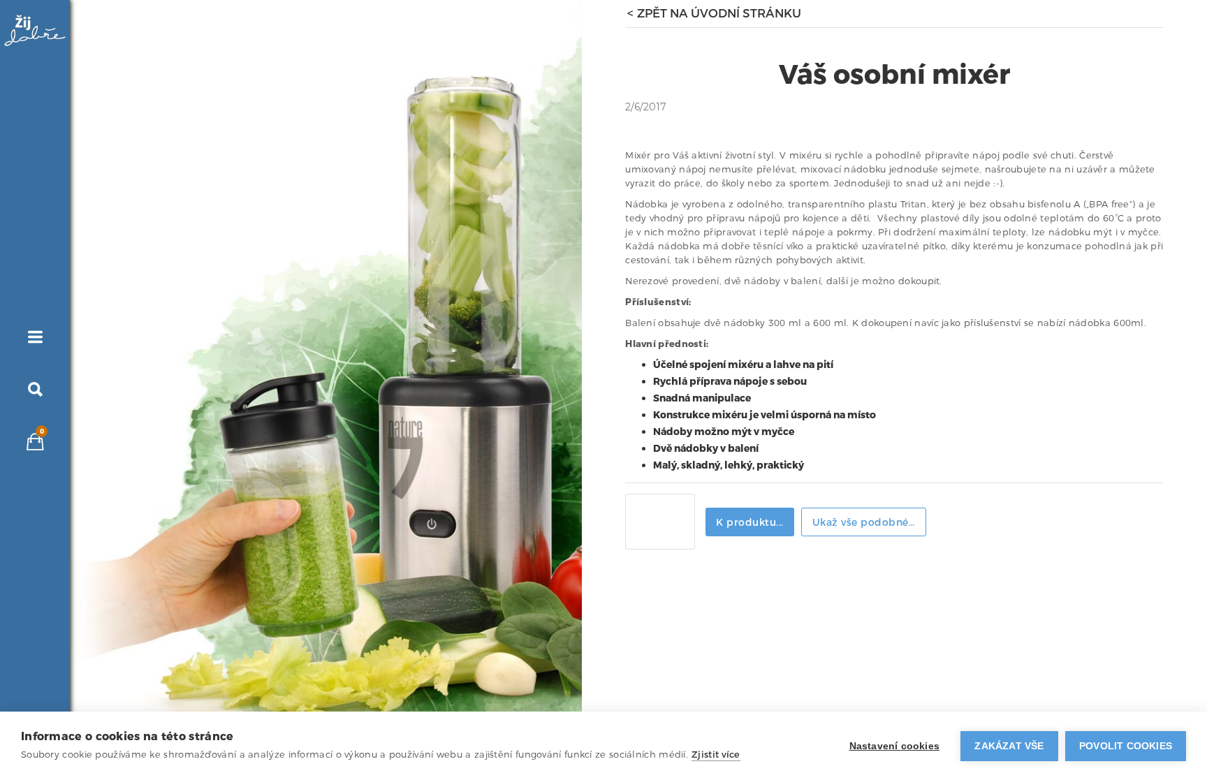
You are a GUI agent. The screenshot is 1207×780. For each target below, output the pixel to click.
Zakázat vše (1009, 746)
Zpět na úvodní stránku (719, 14)
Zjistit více (716, 754)
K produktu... (750, 522)
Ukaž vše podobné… (864, 522)
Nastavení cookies (894, 746)
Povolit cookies (1125, 746)
